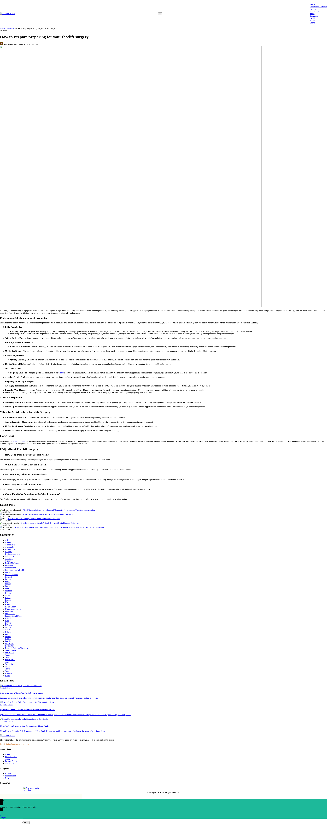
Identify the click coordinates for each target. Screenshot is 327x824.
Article (8, 542)
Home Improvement (13, 609)
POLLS (8, 641)
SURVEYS (10, 660)
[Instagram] (8, 789)
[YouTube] (20, 789)
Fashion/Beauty (11, 575)
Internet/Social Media (13, 616)
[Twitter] (14, 789)
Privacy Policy (11, 761)
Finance (8, 584)
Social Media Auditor (318, 7)
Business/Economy (13, 554)
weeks (61, 373)
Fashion (8, 572)
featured (8, 577)
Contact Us (9, 763)
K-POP (8, 618)
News (312, 14)
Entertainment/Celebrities (15, 570)
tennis (7, 666)
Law (7, 620)
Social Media (10, 650)
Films (7, 581)
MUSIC (8, 627)
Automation (10, 545)
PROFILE (9, 643)
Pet (6, 634)
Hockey (8, 602)
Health (312, 18)
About (7, 754)
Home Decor (10, 607)
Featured (8, 579)
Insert (26, 823)
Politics (8, 637)
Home (312, 4)
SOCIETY (9, 653)
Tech (7, 662)
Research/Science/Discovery (16, 648)
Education (9, 565)
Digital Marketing (12, 563)
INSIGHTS (10, 614)
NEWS (8, 630)
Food (7, 588)
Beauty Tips (10, 549)
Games (8, 593)
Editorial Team (11, 756)
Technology (314, 16)
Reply (3, 817)
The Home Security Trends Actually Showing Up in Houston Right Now (50, 523)
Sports (312, 23)
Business (313, 9)
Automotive (10, 547)
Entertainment (315, 11)
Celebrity (9, 558)
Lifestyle (10, 28)
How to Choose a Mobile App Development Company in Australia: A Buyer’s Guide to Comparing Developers (59, 527)
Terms (7, 759)
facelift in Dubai (19, 441)
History (8, 600)
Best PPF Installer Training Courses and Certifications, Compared (34, 519)
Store (7, 657)
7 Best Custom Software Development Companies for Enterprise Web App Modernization (59, 510)
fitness (7, 586)
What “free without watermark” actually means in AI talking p (48, 514)
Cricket (8, 561)
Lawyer (8, 623)
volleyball (9, 673)
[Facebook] (2, 789)
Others (7, 632)
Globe (7, 595)
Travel (312, 20)
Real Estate (9, 646)
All (6, 540)
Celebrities (9, 556)
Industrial (9, 611)
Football (8, 591)
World (7, 676)
